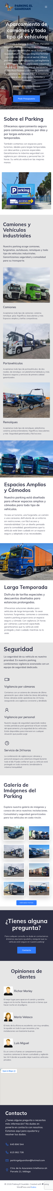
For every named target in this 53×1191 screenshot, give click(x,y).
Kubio (33, 1187)
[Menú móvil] (46, 7)
